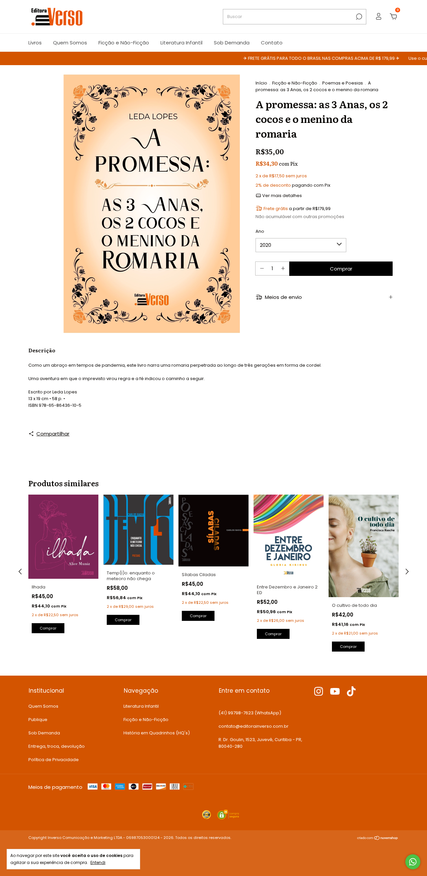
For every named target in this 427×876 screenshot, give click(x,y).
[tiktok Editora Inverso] (351, 691)
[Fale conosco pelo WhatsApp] (412, 861)
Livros (35, 42)
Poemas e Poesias (342, 83)
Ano (260, 231)
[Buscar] (358, 16)
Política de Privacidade (53, 759)
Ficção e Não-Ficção (123, 42)
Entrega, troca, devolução (56, 746)
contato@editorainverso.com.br (254, 726)
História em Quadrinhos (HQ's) (156, 733)
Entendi (97, 862)
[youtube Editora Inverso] (335, 691)
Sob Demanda (232, 42)
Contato (272, 42)
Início (261, 83)
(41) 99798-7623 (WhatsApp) (250, 713)
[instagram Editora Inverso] (319, 691)
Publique (37, 719)
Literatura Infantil (181, 42)
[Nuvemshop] (378, 838)
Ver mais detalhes (281, 195)
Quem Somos (70, 42)
